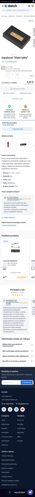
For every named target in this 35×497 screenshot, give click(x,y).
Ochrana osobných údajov (10, 481)
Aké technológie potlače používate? (15, 351)
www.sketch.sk (7, 396)
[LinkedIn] (16, 409)
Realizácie (20, 432)
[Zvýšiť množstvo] (17, 74)
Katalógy (20, 424)
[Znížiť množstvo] (8, 74)
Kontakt (20, 441)
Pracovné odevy (7, 437)
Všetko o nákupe (7, 456)
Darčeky (4, 428)
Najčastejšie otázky (8, 460)
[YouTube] (22, 409)
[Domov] (10, 6)
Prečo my (20, 420)
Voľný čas (5, 445)
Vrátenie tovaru (7, 476)
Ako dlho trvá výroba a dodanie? (14, 361)
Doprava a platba (7, 468)
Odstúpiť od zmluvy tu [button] (9, 485)
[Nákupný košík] (32, 6)
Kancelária (5, 432)
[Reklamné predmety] (3, 6)
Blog (18, 437)
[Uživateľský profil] (29, 6)
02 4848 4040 (8, 404)
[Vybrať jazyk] (33, 1)
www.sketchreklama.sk (9, 400)
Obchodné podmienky (9, 464)
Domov (5, 16)
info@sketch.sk (23, 404)
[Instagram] (10, 409)
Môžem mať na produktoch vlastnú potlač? (12, 345)
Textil (3, 420)
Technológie (21, 428)
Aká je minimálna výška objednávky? (15, 356)
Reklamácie (5, 472)
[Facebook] (4, 409)
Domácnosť (12, 16)
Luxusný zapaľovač (10, 261)
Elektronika (5, 424)
